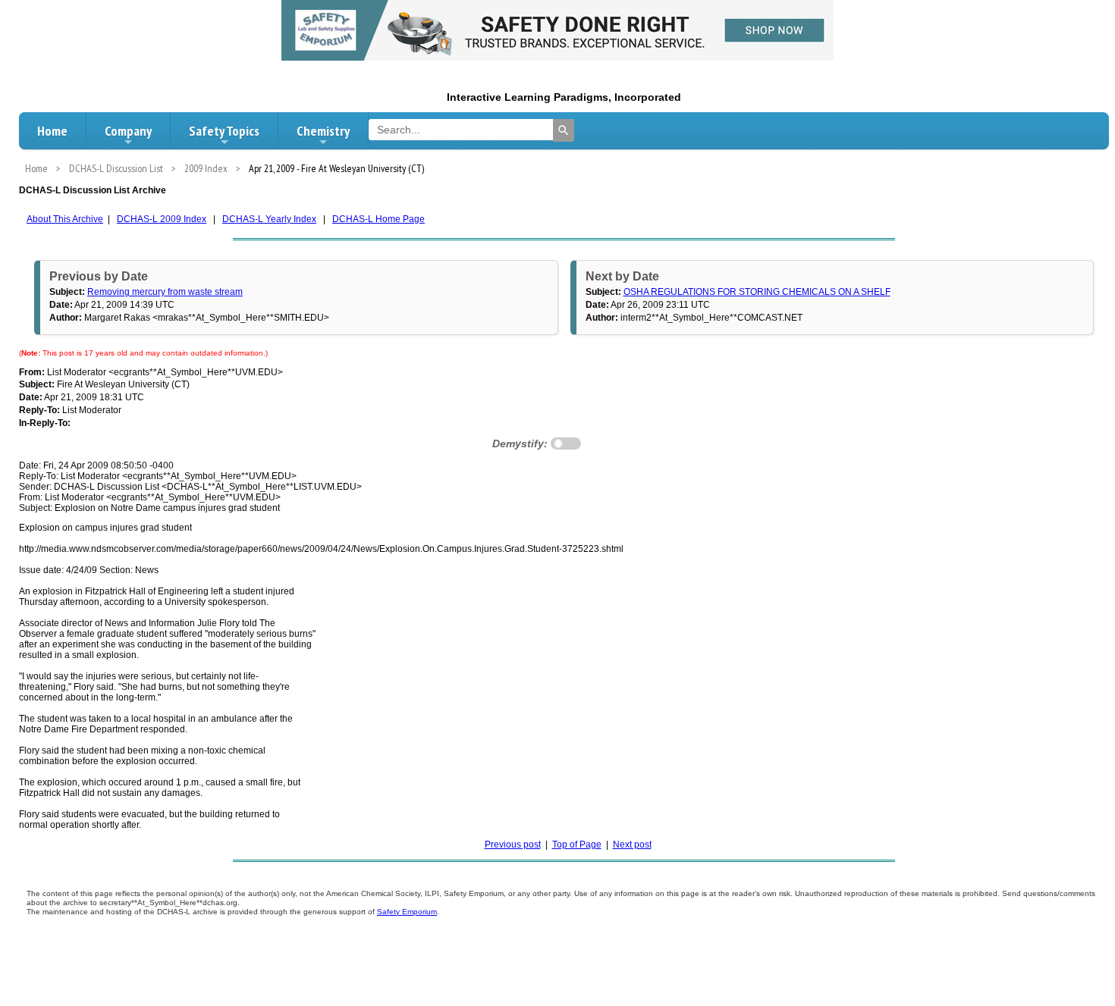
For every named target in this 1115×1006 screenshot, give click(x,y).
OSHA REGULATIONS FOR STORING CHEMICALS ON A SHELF (756, 292)
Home (52, 130)
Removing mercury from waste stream (165, 292)
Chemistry (323, 130)
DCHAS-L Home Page (378, 219)
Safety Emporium (407, 911)
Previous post (513, 844)
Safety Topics (224, 130)
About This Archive (65, 219)
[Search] (563, 130)
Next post (632, 844)
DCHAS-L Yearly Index (269, 219)
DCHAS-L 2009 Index (161, 219)
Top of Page (576, 844)
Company (128, 130)
